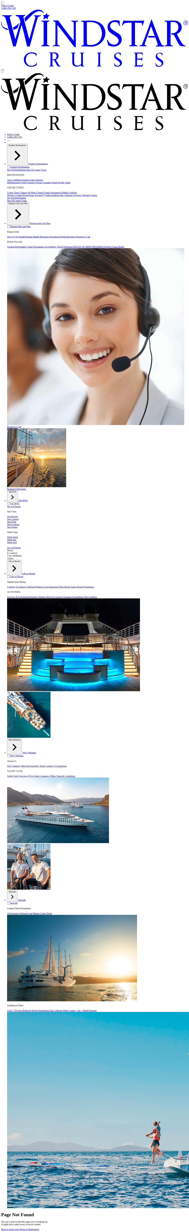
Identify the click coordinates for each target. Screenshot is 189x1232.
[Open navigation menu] (2, 2)
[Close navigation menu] (2, 71)
